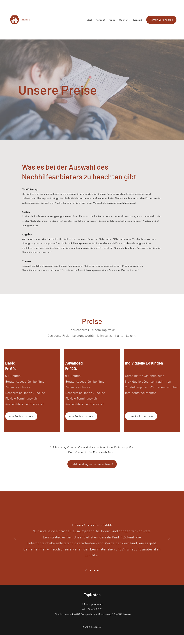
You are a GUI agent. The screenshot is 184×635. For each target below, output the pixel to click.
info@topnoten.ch (92, 604)
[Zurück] (14, 538)
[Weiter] (169, 538)
